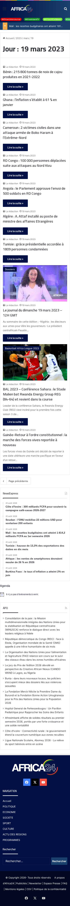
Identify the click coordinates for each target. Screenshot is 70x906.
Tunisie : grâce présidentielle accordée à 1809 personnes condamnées (33, 247)
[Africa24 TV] (21, 8)
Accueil (9, 38)
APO (5, 608)
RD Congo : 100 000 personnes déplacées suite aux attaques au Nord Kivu (34, 163)
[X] (35, 782)
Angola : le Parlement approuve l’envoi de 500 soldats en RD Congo (34, 191)
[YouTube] (43, 782)
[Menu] (4, 10)
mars (26, 38)
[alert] (35, 594)
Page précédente (18, 481)
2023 (19, 38)
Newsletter (35, 883)
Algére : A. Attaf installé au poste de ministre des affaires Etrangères (30, 219)
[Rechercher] (65, 10)
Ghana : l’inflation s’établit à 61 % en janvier (30, 102)
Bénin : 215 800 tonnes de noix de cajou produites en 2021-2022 (32, 74)
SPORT (7, 823)
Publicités (21, 883)
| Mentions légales (14, 889)
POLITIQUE (9, 806)
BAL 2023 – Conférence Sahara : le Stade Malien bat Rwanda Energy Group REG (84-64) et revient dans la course (34, 394)
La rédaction (12, 66)
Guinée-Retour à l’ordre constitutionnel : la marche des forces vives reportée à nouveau (35, 439)
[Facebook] (26, 782)
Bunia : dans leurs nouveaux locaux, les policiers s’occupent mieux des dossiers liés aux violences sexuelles (33, 682)
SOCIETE (8, 817)
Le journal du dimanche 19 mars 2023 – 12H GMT (32, 313)
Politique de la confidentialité (50, 889)
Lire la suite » (15, 86)
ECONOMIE (9, 812)
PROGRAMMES (11, 840)
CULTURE (8, 828)
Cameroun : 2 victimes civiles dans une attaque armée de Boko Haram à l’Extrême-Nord (32, 132)
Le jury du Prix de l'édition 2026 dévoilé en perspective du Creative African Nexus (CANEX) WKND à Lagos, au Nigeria (32, 669)
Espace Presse (51, 883)
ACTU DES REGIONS (15, 834)
